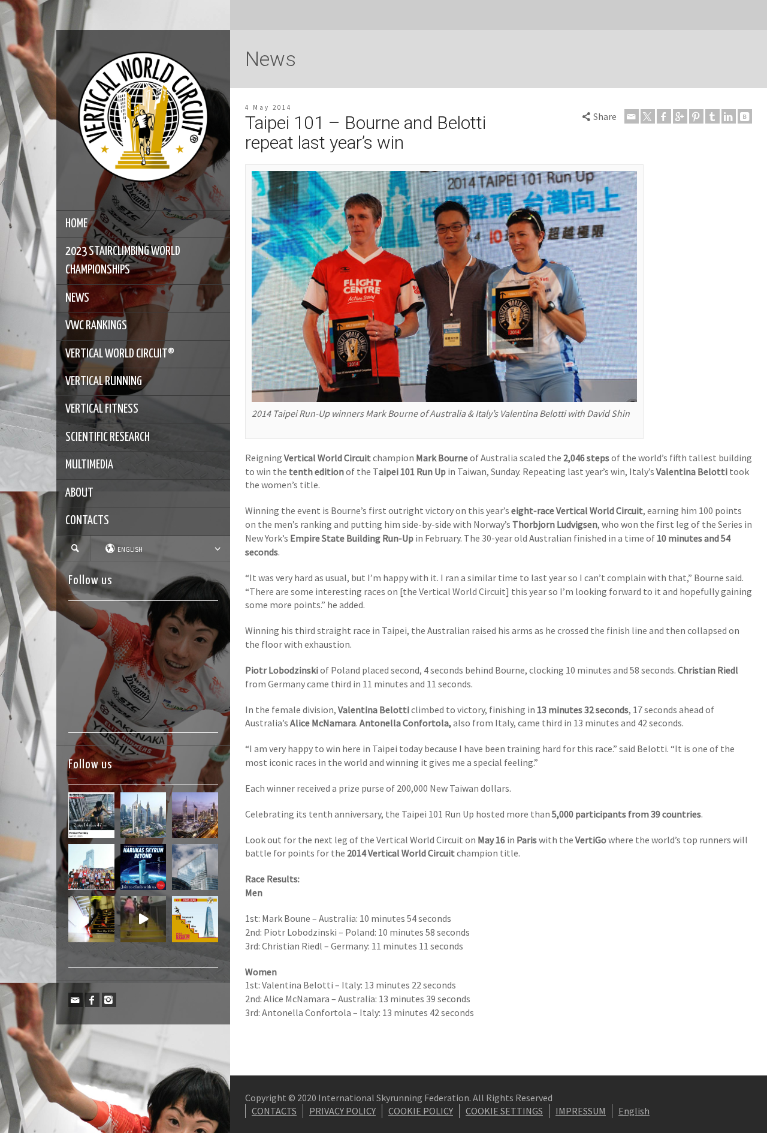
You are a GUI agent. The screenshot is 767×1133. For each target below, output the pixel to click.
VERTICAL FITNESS (101, 409)
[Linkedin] (728, 116)
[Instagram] (109, 1000)
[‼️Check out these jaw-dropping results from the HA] (91, 867)
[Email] (75, 1000)
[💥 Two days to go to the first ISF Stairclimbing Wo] (143, 815)
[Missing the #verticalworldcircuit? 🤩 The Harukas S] (143, 867)
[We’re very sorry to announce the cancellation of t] (91, 919)
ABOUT (79, 493)
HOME (76, 224)
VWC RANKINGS (96, 326)
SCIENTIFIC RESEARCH (107, 437)
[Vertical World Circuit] (143, 119)
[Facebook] (92, 1000)
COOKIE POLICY (420, 1111)
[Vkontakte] (745, 116)
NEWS (77, 298)
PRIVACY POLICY (342, 1111)
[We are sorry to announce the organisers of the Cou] (195, 867)
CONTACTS (87, 521)
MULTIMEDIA (89, 465)
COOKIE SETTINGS (504, 1111)
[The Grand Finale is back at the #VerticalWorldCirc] (195, 919)
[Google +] (680, 116)
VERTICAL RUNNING (103, 381)
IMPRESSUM (580, 1111)
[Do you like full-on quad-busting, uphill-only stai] (143, 919)
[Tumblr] (712, 116)
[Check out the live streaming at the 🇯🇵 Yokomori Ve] (91, 815)
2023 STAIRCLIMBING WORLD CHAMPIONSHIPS (122, 260)
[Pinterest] (696, 116)
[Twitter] (648, 116)
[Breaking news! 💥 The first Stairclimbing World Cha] (195, 815)
